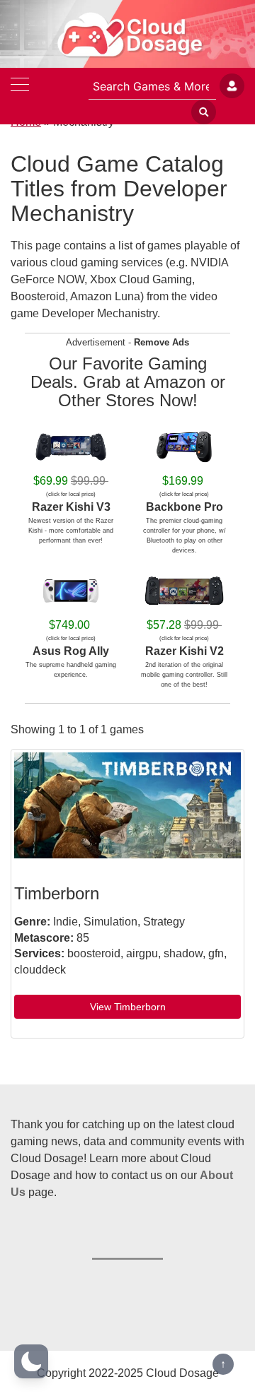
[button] (31, 1361)
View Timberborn (128, 1006)
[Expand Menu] (20, 86)
